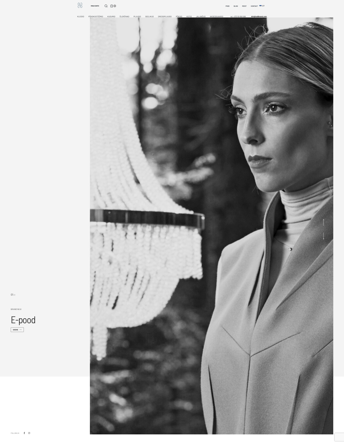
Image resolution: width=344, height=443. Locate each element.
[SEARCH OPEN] (106, 5)
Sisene (15, 330)
